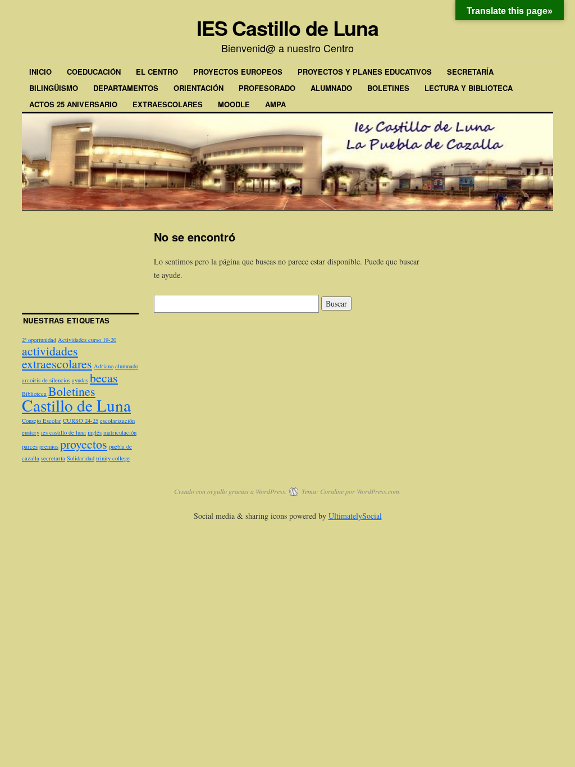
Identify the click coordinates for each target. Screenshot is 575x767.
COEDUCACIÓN (94, 71)
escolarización (117, 420)
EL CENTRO (157, 71)
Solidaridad (80, 458)
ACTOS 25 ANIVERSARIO (73, 104)
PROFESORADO (267, 88)
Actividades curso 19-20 (87, 340)
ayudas (80, 380)
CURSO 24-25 (80, 420)
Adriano (103, 366)
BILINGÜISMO (53, 88)
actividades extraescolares (57, 357)
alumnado (126, 366)
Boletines (71, 391)
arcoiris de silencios (46, 380)
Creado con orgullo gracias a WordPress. (230, 491)
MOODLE (234, 104)
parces (30, 446)
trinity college (113, 458)
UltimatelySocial (355, 515)
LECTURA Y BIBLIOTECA (469, 88)
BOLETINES (388, 88)
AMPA (275, 104)
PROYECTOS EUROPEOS (237, 71)
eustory (30, 432)
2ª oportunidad (39, 340)
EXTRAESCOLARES (168, 104)
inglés (95, 432)
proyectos (83, 444)
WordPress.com (378, 491)
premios (48, 446)
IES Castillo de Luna (287, 27)
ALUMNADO (331, 88)
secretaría (53, 458)
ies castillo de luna (63, 432)
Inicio (40, 71)
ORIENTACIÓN (198, 88)
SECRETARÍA (470, 71)
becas (104, 377)
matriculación (119, 432)
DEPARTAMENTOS (125, 88)
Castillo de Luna (76, 405)
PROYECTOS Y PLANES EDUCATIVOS (365, 71)
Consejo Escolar (41, 420)
